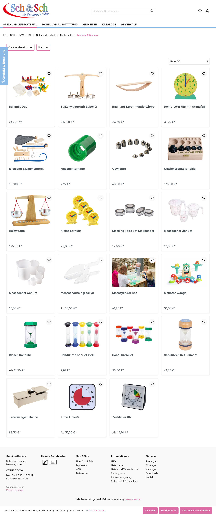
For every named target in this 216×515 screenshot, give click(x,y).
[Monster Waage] (185, 272)
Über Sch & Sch (84, 461)
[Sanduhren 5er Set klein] (82, 334)
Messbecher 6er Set (23, 293)
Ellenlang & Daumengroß (26, 168)
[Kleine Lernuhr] (82, 210)
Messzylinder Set (124, 293)
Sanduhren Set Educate (180, 355)
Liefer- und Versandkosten (125, 469)
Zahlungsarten (118, 473)
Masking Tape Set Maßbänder (133, 230)
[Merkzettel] (200, 11)
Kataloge (151, 469)
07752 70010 (14, 470)
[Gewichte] (133, 148)
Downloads (152, 473)
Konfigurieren (168, 510)
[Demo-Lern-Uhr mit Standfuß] (185, 86)
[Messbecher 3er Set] (185, 210)
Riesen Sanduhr (20, 355)
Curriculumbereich (18, 47)
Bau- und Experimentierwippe (133, 106)
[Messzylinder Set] (133, 272)
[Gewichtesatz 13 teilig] (185, 148)
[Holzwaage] (30, 210)
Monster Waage (175, 293)
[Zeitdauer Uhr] (133, 397)
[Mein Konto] (207, 11)
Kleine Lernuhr (71, 230)
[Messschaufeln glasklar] (82, 272)
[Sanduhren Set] (133, 334)
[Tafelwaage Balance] (30, 397)
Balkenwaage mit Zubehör (79, 106)
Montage (151, 465)
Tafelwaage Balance (23, 417)
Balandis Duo (18, 106)
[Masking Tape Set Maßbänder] (133, 210)
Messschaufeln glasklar (77, 293)
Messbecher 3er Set (178, 230)
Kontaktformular (14, 490)
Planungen (151, 461)
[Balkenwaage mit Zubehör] (82, 86)
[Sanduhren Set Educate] (185, 334)
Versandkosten (133, 499)
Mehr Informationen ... (96, 510)
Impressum (81, 465)
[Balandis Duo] (30, 86)
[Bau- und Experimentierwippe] (133, 86)
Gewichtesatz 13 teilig (180, 168)
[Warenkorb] (212, 9)
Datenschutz (83, 473)
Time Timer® (70, 417)
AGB (78, 469)
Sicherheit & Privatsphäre (124, 481)
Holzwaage (17, 230)
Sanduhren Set (122, 355)
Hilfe (113, 461)
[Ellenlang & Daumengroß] (30, 148)
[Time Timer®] (82, 397)
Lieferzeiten (117, 465)
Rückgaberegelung (121, 477)
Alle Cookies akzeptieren (196, 510)
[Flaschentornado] (82, 148)
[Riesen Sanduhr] (30, 334)
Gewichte (119, 168)
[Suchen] (151, 11)
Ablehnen (150, 510)
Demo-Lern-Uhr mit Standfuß (185, 106)
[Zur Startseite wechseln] (27, 10)
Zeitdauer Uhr (122, 417)
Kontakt (150, 477)
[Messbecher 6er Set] (30, 272)
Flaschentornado (73, 168)
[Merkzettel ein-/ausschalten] (49, 73)
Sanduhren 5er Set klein (78, 355)
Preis (41, 47)
